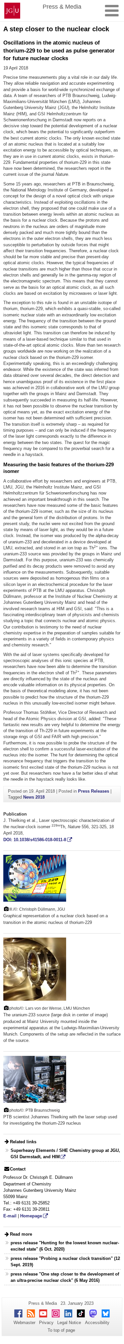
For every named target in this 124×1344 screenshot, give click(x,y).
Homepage (31, 1215)
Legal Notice (69, 1322)
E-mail (10, 1215)
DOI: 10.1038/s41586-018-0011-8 (34, 839)
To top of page (61, 1330)
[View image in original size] (34, 877)
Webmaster (24, 1322)
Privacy (46, 1322)
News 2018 (34, 797)
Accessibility (97, 1322)
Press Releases (93, 791)
